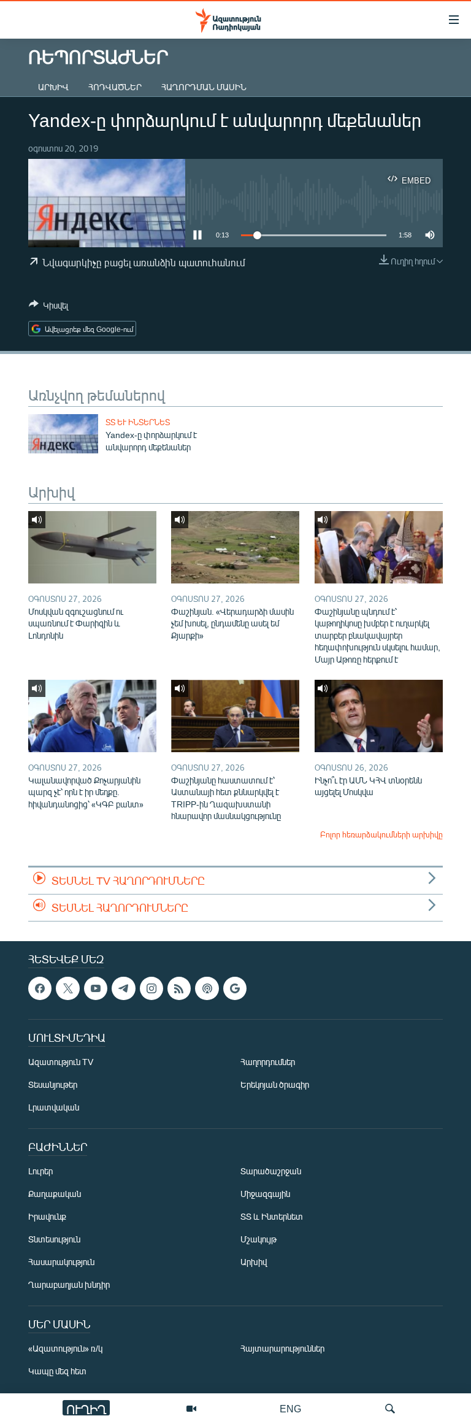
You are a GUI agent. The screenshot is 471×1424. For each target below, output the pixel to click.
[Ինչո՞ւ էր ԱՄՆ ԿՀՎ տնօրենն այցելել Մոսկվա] (379, 716)
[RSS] (179, 988)
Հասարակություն (61, 1262)
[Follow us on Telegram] (123, 988)
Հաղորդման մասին (204, 87)
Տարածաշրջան (270, 1171)
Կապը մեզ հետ (57, 1371)
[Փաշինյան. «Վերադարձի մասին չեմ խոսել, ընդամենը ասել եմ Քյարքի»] (235, 547)
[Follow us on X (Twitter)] (67, 988)
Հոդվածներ (115, 87)
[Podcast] (206, 988)
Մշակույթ (258, 1239)
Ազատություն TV (60, 1061)
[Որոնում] (390, 1408)
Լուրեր (40, 1171)
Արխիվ (53, 87)
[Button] (48, 307)
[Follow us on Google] (235, 988)
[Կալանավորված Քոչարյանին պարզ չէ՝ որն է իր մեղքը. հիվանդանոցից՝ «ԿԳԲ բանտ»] (92, 716)
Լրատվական (53, 1107)
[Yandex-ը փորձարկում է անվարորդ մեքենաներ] (63, 433)
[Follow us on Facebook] (40, 988)
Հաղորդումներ (267, 1061)
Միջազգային (265, 1193)
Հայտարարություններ (282, 1348)
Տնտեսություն (54, 1239)
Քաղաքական (54, 1193)
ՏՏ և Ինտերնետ (137, 422)
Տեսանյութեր (52, 1084)
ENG (290, 1408)
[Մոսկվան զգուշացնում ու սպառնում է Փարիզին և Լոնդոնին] (92, 547)
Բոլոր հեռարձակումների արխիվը (381, 834)
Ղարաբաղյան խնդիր (69, 1284)
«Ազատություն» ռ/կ (65, 1348)
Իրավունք (47, 1216)
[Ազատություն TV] (191, 1408)
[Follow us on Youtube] (95, 988)
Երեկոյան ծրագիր (274, 1084)
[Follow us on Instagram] (151, 988)
